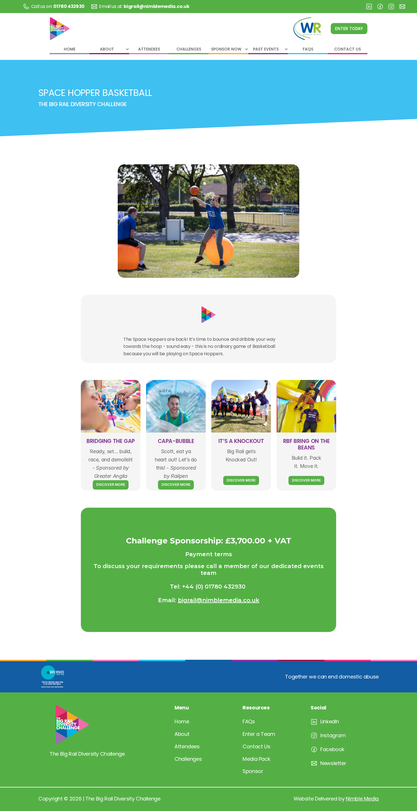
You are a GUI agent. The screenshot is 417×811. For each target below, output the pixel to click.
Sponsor (253, 771)
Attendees (187, 746)
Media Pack (256, 758)
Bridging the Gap (111, 441)
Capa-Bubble (176, 441)
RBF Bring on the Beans (307, 444)
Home (181, 721)
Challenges (188, 758)
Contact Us (256, 746)
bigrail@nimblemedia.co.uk (218, 600)
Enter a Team (259, 734)
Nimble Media (362, 798)
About (181, 734)
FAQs (249, 721)
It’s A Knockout (241, 441)
